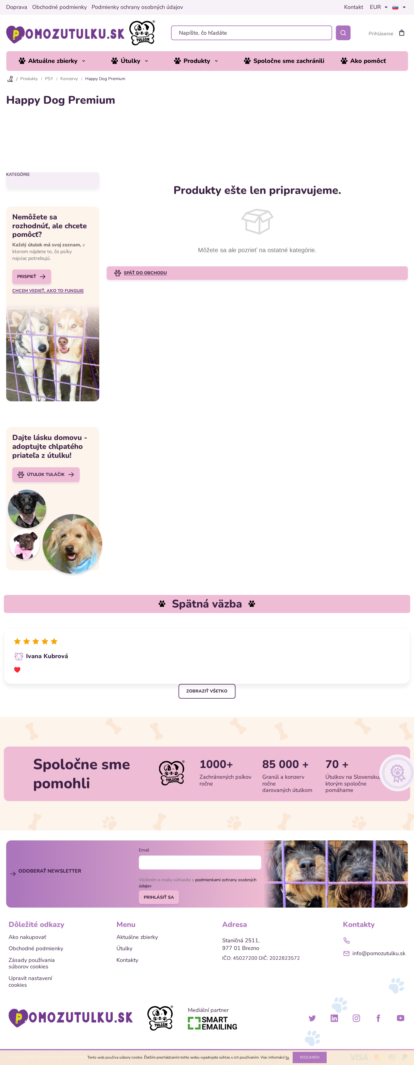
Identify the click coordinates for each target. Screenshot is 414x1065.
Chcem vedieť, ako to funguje (48, 291)
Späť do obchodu (145, 273)
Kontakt (353, 7)
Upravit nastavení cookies (30, 981)
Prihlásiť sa (159, 897)
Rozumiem (309, 1057)
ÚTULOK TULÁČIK (46, 474)
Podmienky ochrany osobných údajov (137, 7)
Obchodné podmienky (59, 7)
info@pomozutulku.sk (378, 953)
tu (287, 1057)
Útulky (124, 948)
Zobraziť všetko (206, 691)
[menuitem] (56, 61)
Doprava (16, 7)
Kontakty (127, 960)
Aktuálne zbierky (137, 937)
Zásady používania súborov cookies (32, 963)
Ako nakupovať (27, 937)
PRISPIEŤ (26, 277)
